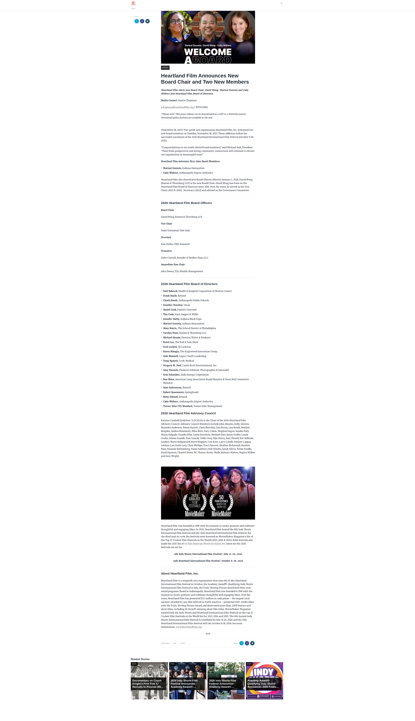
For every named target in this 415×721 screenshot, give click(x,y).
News (133, 9)
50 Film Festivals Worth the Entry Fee (204, 543)
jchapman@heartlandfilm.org (177, 107)
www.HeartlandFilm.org (189, 627)
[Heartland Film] (133, 5)
